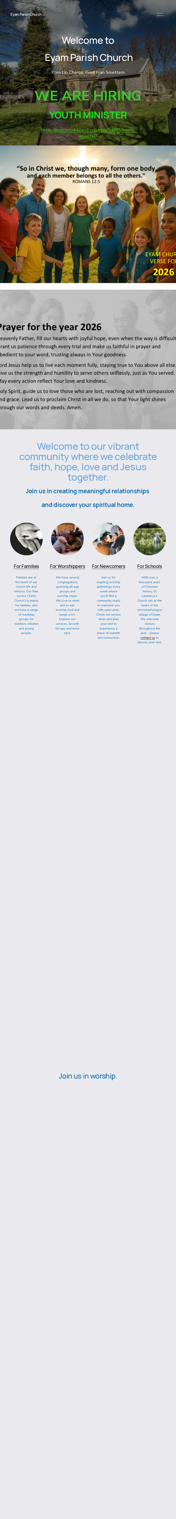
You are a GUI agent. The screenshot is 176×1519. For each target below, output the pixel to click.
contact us (147, 637)
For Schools (149, 566)
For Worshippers (67, 566)
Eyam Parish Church (26, 14)
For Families (26, 566)
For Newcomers (108, 566)
